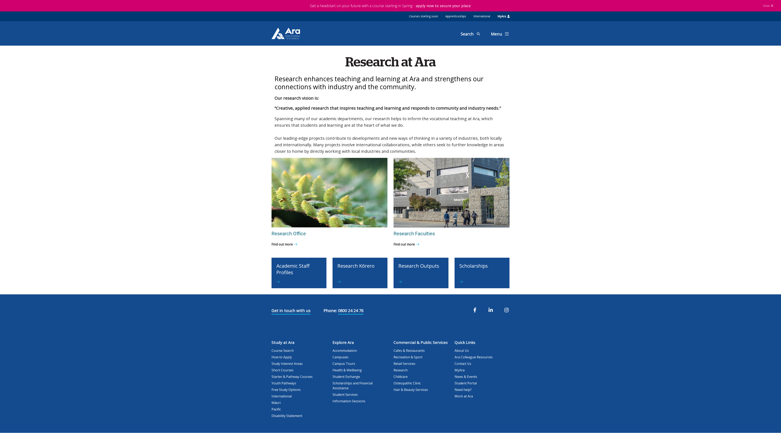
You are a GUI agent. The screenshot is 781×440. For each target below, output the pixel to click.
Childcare (401, 376)
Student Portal (466, 383)
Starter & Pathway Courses (292, 376)
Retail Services (404, 363)
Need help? (463, 389)
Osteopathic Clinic (407, 383)
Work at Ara (464, 396)
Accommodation (345, 350)
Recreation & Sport (408, 357)
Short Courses (282, 370)
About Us (462, 350)
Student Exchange (346, 376)
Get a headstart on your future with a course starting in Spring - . (390, 5)
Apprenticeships (455, 16)
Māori (276, 402)
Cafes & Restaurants (409, 350)
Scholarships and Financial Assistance (353, 385)
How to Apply (282, 357)
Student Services (345, 394)
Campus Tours (344, 363)
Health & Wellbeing (347, 370)
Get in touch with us (291, 310)
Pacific (276, 409)
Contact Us (463, 363)
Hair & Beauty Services (411, 389)
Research (401, 370)
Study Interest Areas (287, 363)
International (481, 16)
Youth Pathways (284, 383)
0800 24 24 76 (350, 310)
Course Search (283, 350)
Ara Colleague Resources (474, 357)
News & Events (466, 376)
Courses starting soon (423, 16)
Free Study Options (286, 389)
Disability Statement (287, 416)
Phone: (330, 310)
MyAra (501, 16)
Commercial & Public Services (421, 342)
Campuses (340, 357)
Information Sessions (349, 401)
